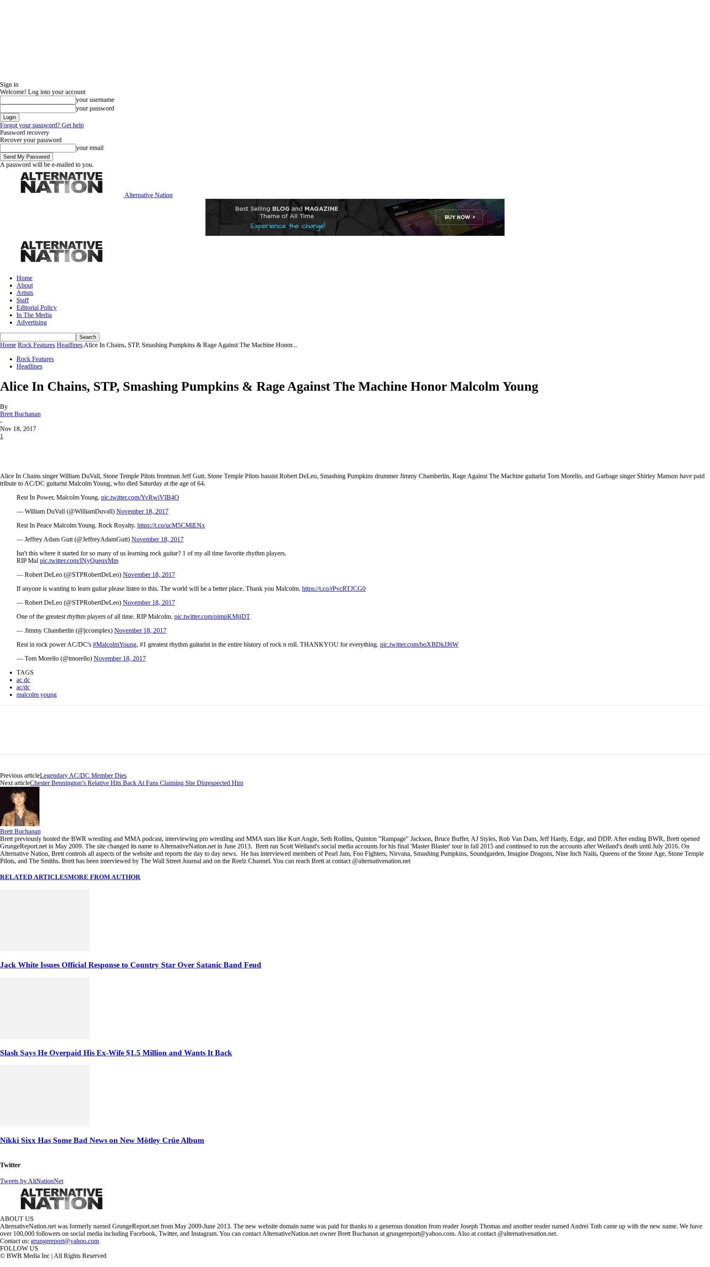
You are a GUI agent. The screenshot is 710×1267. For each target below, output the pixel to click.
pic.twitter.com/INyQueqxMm (79, 560)
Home (24, 277)
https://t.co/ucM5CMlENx (171, 525)
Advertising (31, 322)
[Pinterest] (71, 448)
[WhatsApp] (99, 448)
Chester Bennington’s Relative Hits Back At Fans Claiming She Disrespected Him (136, 782)
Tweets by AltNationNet (31, 1180)
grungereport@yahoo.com (65, 1240)
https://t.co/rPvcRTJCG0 (334, 588)
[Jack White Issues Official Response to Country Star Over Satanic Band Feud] (45, 948)
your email (90, 147)
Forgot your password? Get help (42, 125)
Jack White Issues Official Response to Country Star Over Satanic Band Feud (130, 965)
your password (95, 108)
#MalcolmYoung (114, 644)
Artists (24, 292)
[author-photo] (19, 823)
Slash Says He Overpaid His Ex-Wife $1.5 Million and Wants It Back (116, 1052)
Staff (22, 300)
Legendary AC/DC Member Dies (83, 775)
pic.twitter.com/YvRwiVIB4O (140, 497)
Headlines (70, 344)
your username (95, 99)
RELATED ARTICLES (34, 876)
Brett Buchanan (20, 413)
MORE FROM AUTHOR (104, 876)
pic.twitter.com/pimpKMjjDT (212, 616)
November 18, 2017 (142, 511)
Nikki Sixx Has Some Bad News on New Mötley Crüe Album (102, 1140)
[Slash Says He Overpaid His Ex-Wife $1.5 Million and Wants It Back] (45, 1036)
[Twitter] (42, 448)
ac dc (23, 679)
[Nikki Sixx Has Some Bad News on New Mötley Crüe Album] (45, 1124)
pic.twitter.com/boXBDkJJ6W (419, 644)
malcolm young (36, 694)
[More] (129, 448)
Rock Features (36, 344)
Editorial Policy (36, 307)
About (24, 285)
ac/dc (23, 687)
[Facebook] (13, 448)
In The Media (34, 314)
